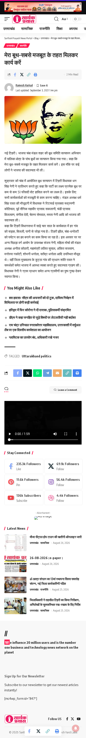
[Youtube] (23, 498)
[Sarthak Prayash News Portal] (24, 19)
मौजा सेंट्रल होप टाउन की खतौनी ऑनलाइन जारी (56, 537)
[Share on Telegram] (47, 373)
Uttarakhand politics (36, 356)
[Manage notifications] (75, 728)
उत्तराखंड (11, 45)
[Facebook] (23, 466)
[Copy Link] (29, 74)
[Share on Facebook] (15, 74)
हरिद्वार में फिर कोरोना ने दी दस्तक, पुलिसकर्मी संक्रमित (40, 310)
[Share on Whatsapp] (37, 373)
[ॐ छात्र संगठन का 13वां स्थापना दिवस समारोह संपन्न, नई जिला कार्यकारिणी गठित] (15, 585)
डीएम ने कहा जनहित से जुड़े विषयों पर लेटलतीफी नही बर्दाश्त (42, 317)
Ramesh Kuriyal (24, 85)
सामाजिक (44, 542)
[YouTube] (79, 719)
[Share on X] (22, 74)
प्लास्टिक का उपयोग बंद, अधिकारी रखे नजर (34, 337)
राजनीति (23, 45)
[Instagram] (63, 482)
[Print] (35, 74)
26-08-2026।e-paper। (46, 558)
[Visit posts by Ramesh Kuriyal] (9, 87)
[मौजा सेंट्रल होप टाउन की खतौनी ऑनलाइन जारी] (15, 543)
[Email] (57, 373)
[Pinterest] (23, 482)
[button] (8, 19)
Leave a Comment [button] (67, 389)
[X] (63, 466)
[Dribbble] (63, 498)
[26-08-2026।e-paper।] (15, 564)
